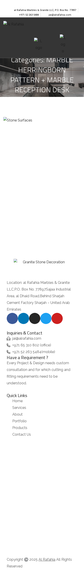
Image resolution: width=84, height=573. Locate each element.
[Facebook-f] (6, 3)
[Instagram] (21, 3)
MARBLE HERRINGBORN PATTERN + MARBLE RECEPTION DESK (42, 162)
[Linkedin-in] (13, 3)
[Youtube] (35, 3)
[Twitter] (28, 3)
